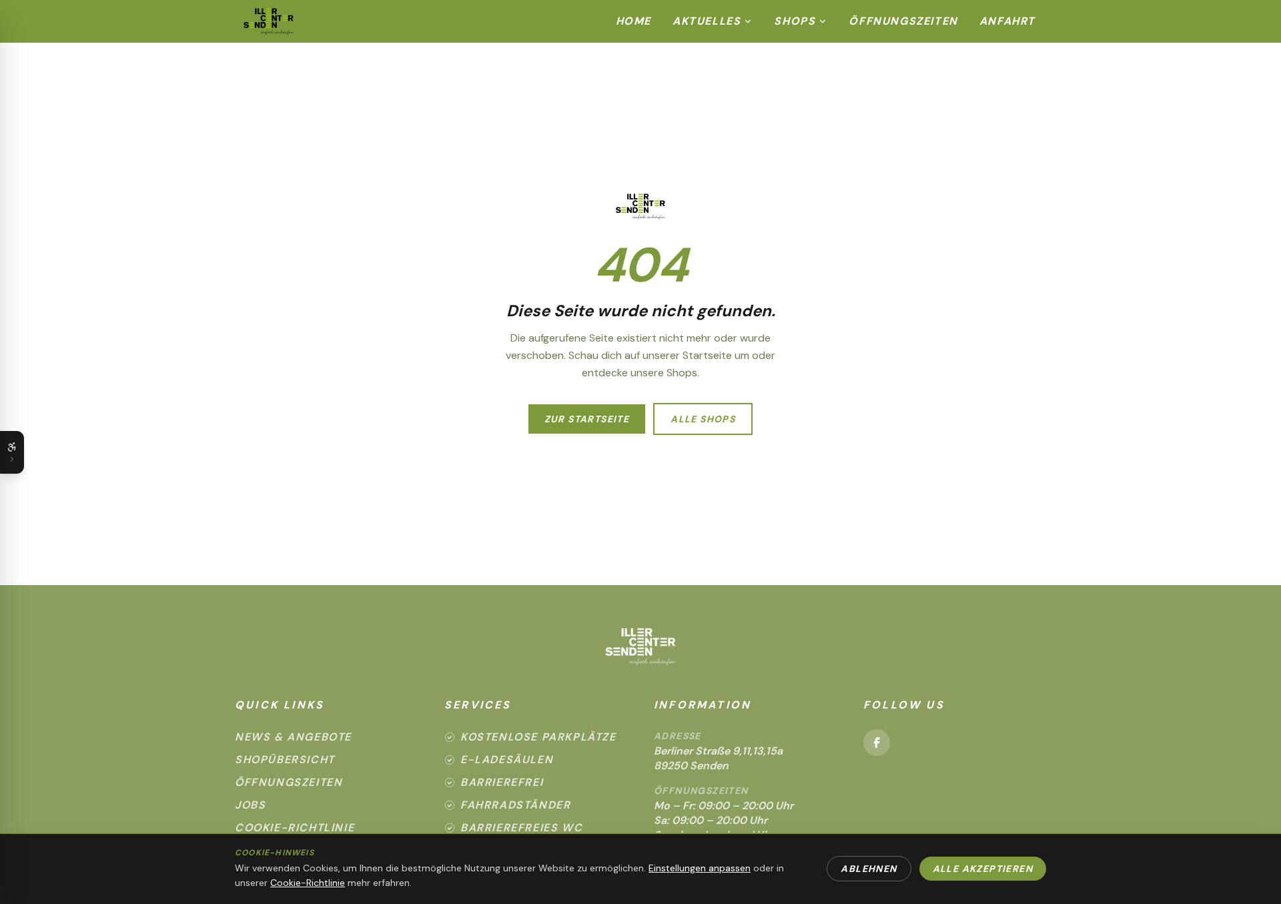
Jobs (250, 805)
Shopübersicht (285, 760)
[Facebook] (876, 742)
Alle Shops (703, 419)
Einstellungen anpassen (700, 868)
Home (633, 21)
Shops (794, 21)
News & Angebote (293, 737)
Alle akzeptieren (983, 869)
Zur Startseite (587, 419)
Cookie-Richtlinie (294, 828)
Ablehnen (869, 869)
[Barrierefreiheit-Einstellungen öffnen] (12, 452)
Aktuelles (707, 21)
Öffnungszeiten (903, 21)
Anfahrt (1007, 21)
